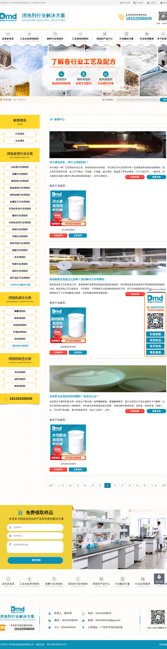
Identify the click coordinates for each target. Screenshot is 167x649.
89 (93, 485)
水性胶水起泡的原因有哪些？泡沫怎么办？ (74, 396)
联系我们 (153, 3)
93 (122, 485)
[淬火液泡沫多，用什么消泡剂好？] (107, 144)
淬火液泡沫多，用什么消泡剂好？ (69, 162)
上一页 (61, 485)
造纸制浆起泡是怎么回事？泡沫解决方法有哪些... (78, 279)
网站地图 (126, 3)
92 (115, 485)
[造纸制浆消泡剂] (68, 343)
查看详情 (156, 177)
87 (78, 485)
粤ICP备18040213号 (56, 644)
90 (100, 485)
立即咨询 (78, 235)
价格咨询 (58, 235)
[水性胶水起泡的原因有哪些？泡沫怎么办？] (107, 378)
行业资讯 (19, 134)
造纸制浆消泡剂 (68, 347)
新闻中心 (22, 100)
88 (85, 485)
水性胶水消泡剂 (68, 464)
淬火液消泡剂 (68, 230)
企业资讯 (19, 140)
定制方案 (135, 177)
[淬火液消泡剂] (68, 226)
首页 (15, 100)
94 (130, 485)
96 (145, 485)
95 (137, 485)
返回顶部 (159, 582)
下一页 (154, 485)
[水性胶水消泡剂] (68, 460)
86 (70, 485)
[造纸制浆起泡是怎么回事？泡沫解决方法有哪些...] (107, 261)
